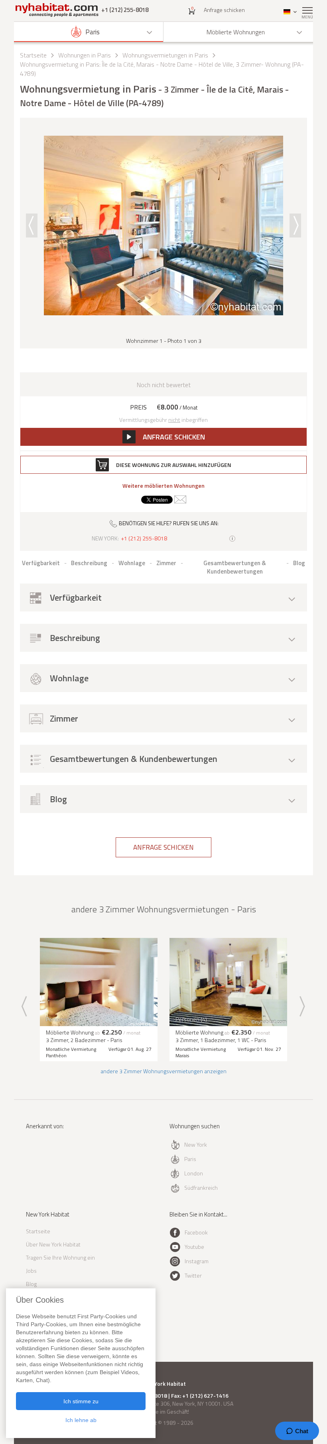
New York (195, 1144)
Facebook (196, 1232)
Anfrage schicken (224, 10)
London (193, 1173)
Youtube (194, 1246)
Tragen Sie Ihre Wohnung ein (60, 1257)
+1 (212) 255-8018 (124, 10)
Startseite (33, 55)
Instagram (197, 1261)
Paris (190, 1159)
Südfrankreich (201, 1187)
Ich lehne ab (81, 1420)
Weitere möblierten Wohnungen (163, 486)
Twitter (193, 1275)
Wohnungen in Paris (84, 55)
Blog (31, 1284)
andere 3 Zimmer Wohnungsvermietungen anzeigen (163, 1071)
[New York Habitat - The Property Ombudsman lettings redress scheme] (49, 1159)
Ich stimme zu (80, 1401)
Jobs (31, 1270)
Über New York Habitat (53, 1244)
